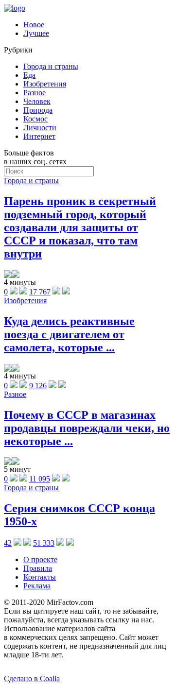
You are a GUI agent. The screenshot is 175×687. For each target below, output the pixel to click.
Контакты (39, 577)
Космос (35, 119)
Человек (37, 101)
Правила (37, 568)
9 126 (38, 385)
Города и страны (50, 66)
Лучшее (36, 33)
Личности (39, 127)
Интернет (39, 136)
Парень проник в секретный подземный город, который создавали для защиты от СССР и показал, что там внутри (80, 227)
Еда (29, 75)
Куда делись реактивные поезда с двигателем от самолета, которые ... (69, 334)
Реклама (37, 586)
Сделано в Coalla (32, 678)
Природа (37, 110)
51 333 (43, 543)
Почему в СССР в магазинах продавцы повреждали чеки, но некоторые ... (87, 428)
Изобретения (44, 84)
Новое (33, 24)
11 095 (39, 479)
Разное (34, 92)
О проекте (40, 559)
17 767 (40, 292)
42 (8, 543)
